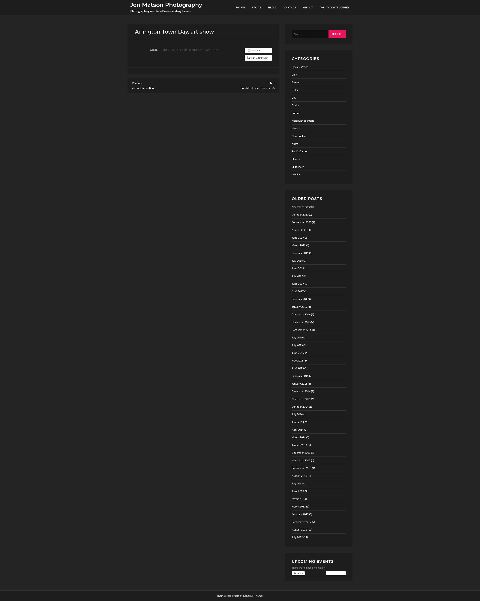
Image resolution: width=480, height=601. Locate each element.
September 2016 (301, 329)
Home (240, 7)
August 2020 (299, 229)
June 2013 (298, 491)
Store (256, 7)
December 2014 (301, 391)
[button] (258, 58)
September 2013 (301, 468)
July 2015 (297, 345)
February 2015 (300, 375)
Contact (289, 7)
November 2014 (301, 398)
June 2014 (298, 422)
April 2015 (298, 368)
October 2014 (300, 406)
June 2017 (298, 283)
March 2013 (299, 506)
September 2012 (301, 521)
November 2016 (301, 322)
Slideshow (298, 166)
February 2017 (300, 299)
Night (295, 143)
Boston (296, 82)
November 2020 (301, 206)
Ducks (295, 105)
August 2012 (299, 529)
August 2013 (299, 475)
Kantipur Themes (253, 595)
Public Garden (300, 151)
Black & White (300, 66)
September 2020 (301, 222)
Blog (272, 7)
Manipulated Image (303, 120)
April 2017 (298, 291)
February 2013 (300, 514)
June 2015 (298, 352)
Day (294, 97)
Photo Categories (335, 7)
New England (299, 136)
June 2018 (298, 268)
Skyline (296, 159)
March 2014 (299, 437)
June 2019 (298, 237)
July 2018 (297, 260)
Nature (296, 128)
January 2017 (299, 306)
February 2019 (300, 252)
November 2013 (301, 460)
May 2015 (297, 360)
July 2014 (297, 414)
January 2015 (299, 383)
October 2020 (300, 214)
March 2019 (299, 245)
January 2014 (299, 445)
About (308, 7)
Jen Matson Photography (166, 4)
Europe (296, 113)
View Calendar (335, 573)
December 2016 (301, 314)
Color (295, 89)
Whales (296, 174)
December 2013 (301, 452)
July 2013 (297, 483)
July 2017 (297, 276)
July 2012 (297, 537)
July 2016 (297, 337)
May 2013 (297, 498)
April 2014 (298, 429)
